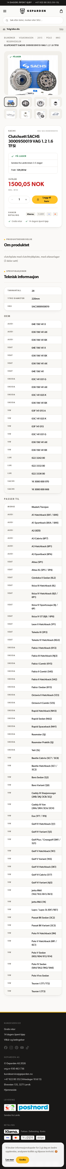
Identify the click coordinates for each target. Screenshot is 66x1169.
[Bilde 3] (40, 102)
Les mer (10, 1160)
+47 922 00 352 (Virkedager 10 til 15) (22, 1079)
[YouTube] (22, 1047)
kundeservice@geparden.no (18, 1074)
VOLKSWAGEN (26, 38)
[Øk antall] (26, 199)
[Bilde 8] (55, 114)
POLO (49, 38)
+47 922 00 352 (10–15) (47, 3)
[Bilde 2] (25, 102)
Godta (22, 1160)
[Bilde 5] (10, 114)
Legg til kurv (47, 200)
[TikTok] (27, 1047)
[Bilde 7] (40, 114)
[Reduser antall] (12, 199)
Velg (61, 29)
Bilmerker (9, 38)
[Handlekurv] (61, 11)
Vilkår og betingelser (14, 1040)
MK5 (58, 38)
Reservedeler (14, 42)
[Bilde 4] (55, 102)
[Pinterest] (16, 1047)
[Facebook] (5, 1047)
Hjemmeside (10, 1090)
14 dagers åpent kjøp (14, 1034)
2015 (39, 38)
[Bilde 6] (25, 114)
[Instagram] (11, 1047)
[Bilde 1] (10, 102)
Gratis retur (9, 1029)
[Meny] (4, 11)
